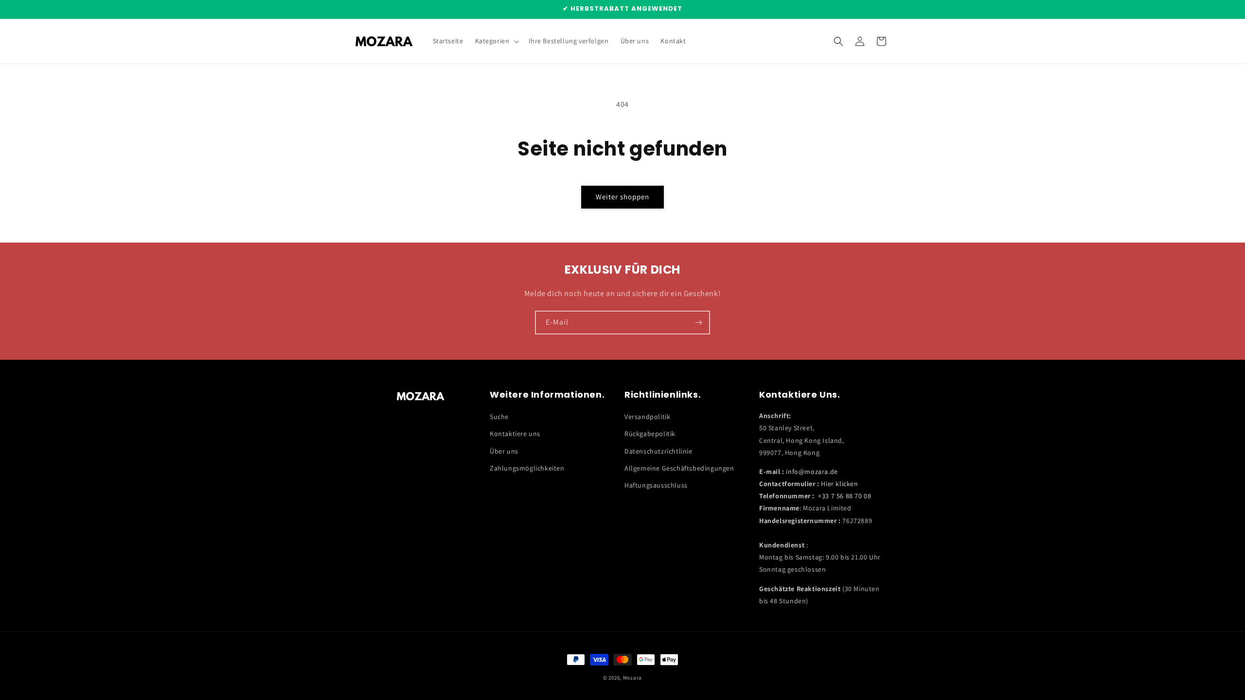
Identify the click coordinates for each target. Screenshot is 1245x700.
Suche (499, 416)
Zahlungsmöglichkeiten (527, 468)
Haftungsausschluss (656, 485)
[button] (496, 41)
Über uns (504, 451)
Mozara (632, 677)
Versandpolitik (647, 416)
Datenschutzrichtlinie (658, 451)
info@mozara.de (811, 471)
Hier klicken (839, 483)
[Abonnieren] (698, 322)
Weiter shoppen (622, 196)
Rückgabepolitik (650, 433)
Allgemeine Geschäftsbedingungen (679, 468)
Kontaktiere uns (515, 433)
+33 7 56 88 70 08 (844, 495)
